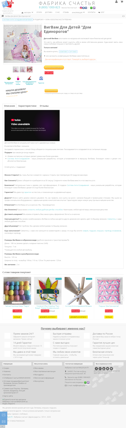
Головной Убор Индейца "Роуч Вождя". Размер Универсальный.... (17, 307)
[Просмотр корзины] (122, 1)
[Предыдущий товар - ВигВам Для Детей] (122, 16)
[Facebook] (96, 368)
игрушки (100, 231)
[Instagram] (111, 368)
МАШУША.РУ (7, 417)
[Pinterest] (107, 368)
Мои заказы (39, 368)
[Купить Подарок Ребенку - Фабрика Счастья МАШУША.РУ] (7, 4)
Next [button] (122, 297)
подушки (92, 231)
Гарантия (41, 83)
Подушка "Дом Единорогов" (78, 306)
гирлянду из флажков (113, 231)
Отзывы (44, 105)
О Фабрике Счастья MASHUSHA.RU (17, 378)
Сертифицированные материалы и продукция (29, 83)
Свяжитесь (111, 219)
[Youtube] (103, 368)
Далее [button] (41, 43)
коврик (85, 231)
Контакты (7, 375)
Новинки (7, 371)
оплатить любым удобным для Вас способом (45, 209)
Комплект (64, 52)
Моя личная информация (44, 378)
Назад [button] (4, 43)
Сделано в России (18, 83)
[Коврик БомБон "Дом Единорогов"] (109, 291)
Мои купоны (39, 381)
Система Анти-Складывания (18, 158)
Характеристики (27, 105)
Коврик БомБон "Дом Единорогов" (109, 306)
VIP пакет (73, 52)
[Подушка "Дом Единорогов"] (78, 291)
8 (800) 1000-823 (49, 7)
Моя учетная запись (41, 364)
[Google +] (100, 368)
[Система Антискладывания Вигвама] (48, 291)
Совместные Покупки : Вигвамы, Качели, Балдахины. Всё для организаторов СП (16, 390)
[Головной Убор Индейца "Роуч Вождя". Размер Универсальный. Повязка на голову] (17, 291)
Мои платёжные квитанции (45, 371)
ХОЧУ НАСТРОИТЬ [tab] (54, 67)
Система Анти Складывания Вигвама (17, 20)
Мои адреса (39, 375)
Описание (9, 105)
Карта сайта (8, 396)
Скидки (6, 368)
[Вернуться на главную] (2, 16)
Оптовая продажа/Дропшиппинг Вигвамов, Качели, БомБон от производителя (16, 383)
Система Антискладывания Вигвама (48, 306)
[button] (27, 12)
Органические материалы (8, 82)
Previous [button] (3, 297)
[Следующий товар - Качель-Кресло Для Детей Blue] (124, 16)
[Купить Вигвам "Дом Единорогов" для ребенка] (16, 69)
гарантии (27, 192)
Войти (116, 1)
